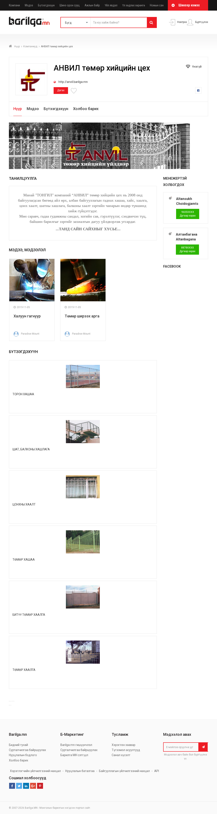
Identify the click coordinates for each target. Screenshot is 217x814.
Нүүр (17, 46)
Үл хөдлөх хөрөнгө (133, 5)
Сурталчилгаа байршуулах (27, 750)
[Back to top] (212, 806)
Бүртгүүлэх (201, 22)
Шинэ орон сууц (70, 5)
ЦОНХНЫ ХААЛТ (24, 504)
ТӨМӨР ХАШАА (24, 559)
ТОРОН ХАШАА (23, 394)
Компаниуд (30, 46)
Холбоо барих (86, 108)
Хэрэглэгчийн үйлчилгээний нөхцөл (35, 771)
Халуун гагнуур (27, 316)
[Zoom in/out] (13, 701)
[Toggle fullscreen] (12, 701)
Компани (14, 5)
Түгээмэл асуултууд (126, 750)
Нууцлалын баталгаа (80, 771)
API (156, 771)
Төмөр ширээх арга (82, 316)
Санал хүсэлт (121, 755)
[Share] (10, 701)
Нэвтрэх (182, 22)
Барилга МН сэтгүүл (74, 755)
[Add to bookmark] (74, 90)
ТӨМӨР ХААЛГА (24, 670)
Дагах (60, 90)
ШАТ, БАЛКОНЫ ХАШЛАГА (31, 449)
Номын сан (157, 5)
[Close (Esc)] (9, 701)
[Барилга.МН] (29, 21)
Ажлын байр (92, 5)
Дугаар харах (188, 214)
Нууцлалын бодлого (23, 755)
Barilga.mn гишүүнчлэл (76, 745)
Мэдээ (29, 5)
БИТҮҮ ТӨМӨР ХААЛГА (29, 614)
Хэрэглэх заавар (123, 745)
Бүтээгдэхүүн (46, 5)
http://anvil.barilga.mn (73, 82)
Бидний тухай (18, 745)
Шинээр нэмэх (189, 5)
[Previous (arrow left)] (9, 705)
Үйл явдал (111, 5)
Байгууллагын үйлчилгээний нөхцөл (124, 771)
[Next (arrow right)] (10, 705)
